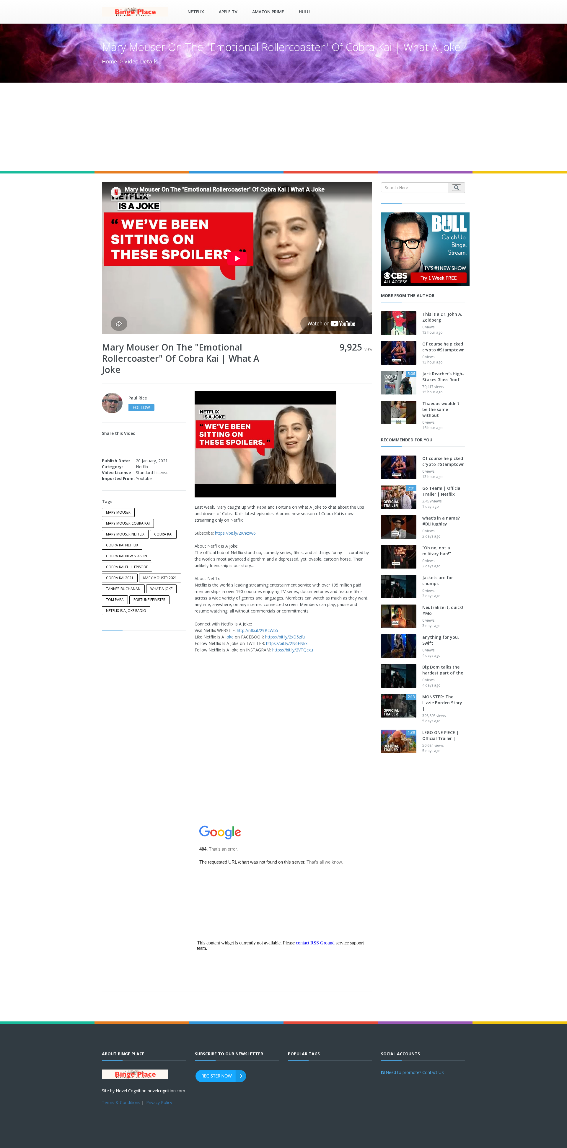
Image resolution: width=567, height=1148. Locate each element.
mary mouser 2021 (160, 577)
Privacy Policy (159, 1102)
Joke (229, 637)
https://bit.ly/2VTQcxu (292, 650)
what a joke (161, 588)
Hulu (304, 11)
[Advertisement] (283, 127)
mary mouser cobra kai (128, 523)
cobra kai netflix (122, 545)
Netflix (196, 11)
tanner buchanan (123, 588)
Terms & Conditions (121, 1102)
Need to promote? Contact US (414, 1072)
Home (109, 61)
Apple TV (228, 11)
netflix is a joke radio (126, 610)
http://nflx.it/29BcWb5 (257, 630)
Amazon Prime (268, 11)
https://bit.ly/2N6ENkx (286, 643)
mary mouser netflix (125, 534)
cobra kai (163, 534)
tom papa (115, 599)
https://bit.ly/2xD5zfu (285, 637)
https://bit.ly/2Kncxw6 (235, 533)
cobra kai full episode (127, 566)
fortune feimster (149, 599)
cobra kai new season (126, 556)
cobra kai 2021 (119, 577)
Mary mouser (118, 512)
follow (141, 407)
